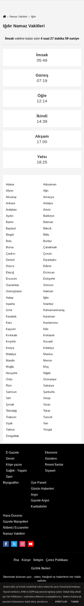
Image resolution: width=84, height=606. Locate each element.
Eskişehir (49, 278)
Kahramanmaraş (54, 310)
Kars (9, 322)
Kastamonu (50, 322)
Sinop (46, 398)
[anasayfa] (4, 16)
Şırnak (10, 404)
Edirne (47, 266)
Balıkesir (48, 215)
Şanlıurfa (49, 391)
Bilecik (47, 228)
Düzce (10, 266)
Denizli (10, 259)
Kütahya (48, 347)
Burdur (47, 241)
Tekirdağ (11, 410)
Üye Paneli (38, 482)
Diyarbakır (49, 259)
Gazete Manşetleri (15, 521)
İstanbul (48, 303)
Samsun (11, 391)
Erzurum (11, 278)
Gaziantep (12, 285)
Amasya (48, 197)
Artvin (47, 209)
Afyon (9, 190)
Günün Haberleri (42, 488)
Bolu (9, 241)
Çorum (47, 253)
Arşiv (34, 494)
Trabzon (11, 417)
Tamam (75, 601)
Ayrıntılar (61, 601)
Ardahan (11, 209)
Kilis (45, 329)
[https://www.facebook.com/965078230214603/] (6, 544)
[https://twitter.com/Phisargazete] (14, 544)
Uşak (9, 423)
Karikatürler (39, 506)
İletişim (38, 560)
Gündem (51, 458)
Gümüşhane (14, 291)
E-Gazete (12, 452)
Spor (9, 476)
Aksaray (11, 197)
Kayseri (11, 329)
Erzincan (49, 272)
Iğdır (46, 297)
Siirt (8, 398)
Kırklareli (48, 335)
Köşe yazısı (14, 464)
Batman (48, 222)
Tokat (46, 410)
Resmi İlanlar (54, 464)
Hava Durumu (12, 515)
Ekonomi (51, 452)
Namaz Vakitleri (18, 16)
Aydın (9, 215)
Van (45, 423)
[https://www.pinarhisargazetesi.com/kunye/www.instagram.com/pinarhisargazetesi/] (22, 544)
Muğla (10, 366)
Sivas (46, 404)
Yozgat (47, 429)
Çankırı (10, 253)
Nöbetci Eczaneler (16, 527)
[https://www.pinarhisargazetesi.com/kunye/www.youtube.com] (31, 544)
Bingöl (10, 234)
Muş (46, 366)
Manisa (48, 354)
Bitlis (46, 234)
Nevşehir (11, 373)
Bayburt (11, 228)
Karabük (11, 316)
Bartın (9, 222)
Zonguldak (12, 435)
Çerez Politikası (57, 560)
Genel (10, 458)
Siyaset (50, 470)
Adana (10, 184)
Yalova (10, 429)
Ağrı (45, 190)
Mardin (10, 360)
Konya (10, 347)
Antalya (48, 203)
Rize (9, 385)
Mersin (47, 360)
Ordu (9, 379)
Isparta (10, 303)
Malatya (11, 354)
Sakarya (48, 385)
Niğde (47, 373)
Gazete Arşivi (40, 500)
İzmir (9, 310)
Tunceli (47, 417)
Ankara (10, 203)
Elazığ (10, 272)
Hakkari (48, 291)
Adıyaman (49, 184)
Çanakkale (50, 247)
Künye (26, 560)
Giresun (48, 285)
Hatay (9, 297)
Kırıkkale (11, 335)
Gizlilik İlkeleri (40, 568)
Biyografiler (11, 482)
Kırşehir (11, 341)
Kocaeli (48, 341)
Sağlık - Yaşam (16, 470)
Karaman (49, 316)
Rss (16, 560)
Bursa (9, 247)
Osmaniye (49, 379)
